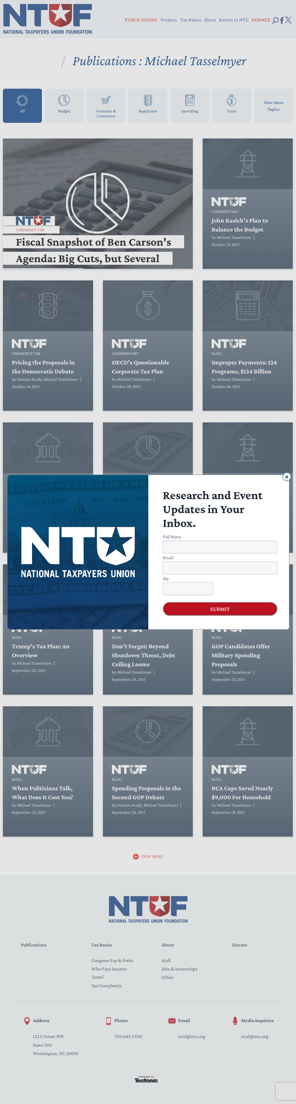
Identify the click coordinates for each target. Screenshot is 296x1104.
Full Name (172, 536)
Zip (166, 578)
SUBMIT (220, 608)
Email (168, 557)
